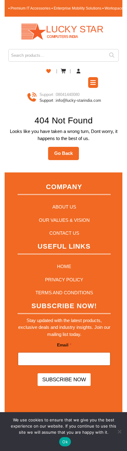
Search (113, 55)
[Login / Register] (78, 71)
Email (64, 344)
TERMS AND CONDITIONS (64, 292)
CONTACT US (64, 233)
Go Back (66, 155)
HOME (64, 266)
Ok (65, 441)
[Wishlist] (48, 71)
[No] (119, 431)
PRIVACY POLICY (64, 279)
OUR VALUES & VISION (64, 220)
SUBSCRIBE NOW (64, 380)
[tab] (93, 83)
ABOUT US (64, 206)
